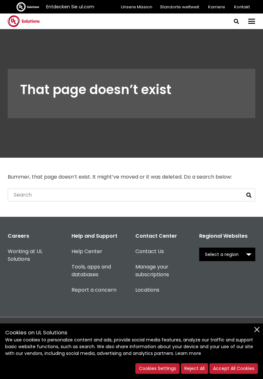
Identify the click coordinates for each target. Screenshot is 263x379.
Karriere (216, 7)
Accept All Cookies (233, 368)
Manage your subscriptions (152, 270)
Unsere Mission (136, 7)
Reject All (194, 368)
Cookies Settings (157, 368)
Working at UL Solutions (25, 255)
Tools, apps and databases (91, 270)
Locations (147, 290)
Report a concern (94, 290)
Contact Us (149, 251)
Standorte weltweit (179, 7)
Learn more (188, 353)
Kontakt (242, 7)
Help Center (87, 251)
